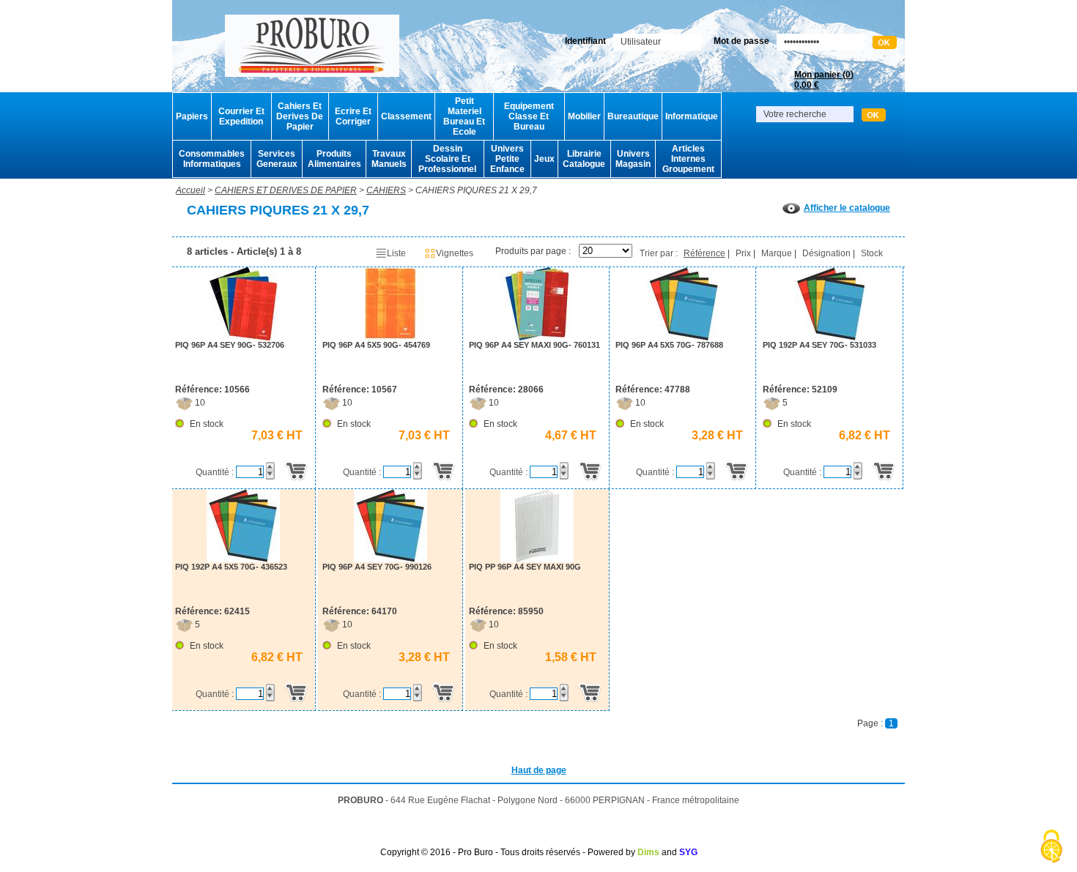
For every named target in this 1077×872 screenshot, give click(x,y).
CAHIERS (386, 190)
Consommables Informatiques (212, 159)
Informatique (691, 116)
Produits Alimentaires (334, 159)
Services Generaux (276, 159)
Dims (648, 852)
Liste (396, 253)
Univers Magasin (633, 159)
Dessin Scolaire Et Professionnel (447, 159)
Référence (704, 253)
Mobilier (584, 116)
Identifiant (585, 41)
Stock (872, 253)
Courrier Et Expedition (241, 116)
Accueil (190, 190)
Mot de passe (741, 41)
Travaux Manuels (389, 159)
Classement (406, 116)
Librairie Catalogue (584, 159)
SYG (688, 852)
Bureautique (633, 116)
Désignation (826, 253)
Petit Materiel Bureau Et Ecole (464, 116)
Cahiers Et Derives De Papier (299, 116)
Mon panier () (824, 80)
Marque (776, 253)
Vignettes (454, 253)
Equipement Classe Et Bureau (529, 116)
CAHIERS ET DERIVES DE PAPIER (286, 190)
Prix (743, 253)
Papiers (192, 116)
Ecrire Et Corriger (353, 116)
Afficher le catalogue (847, 208)
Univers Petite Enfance (507, 159)
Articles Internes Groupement (688, 159)
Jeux (544, 159)
